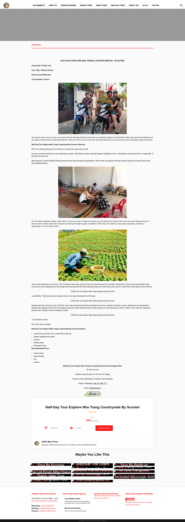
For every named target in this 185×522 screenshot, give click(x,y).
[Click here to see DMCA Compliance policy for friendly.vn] (92, 394)
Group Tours (101, 5)
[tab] (92, 46)
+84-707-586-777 (100, 383)
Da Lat (145, 5)
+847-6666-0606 (47, 506)
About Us (53, 5)
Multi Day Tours (118, 5)
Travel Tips (134, 5)
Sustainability (39, 5)
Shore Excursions (68, 5)
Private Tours (86, 5)
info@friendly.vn (95, 388)
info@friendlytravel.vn (47, 508)
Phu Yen (155, 5)
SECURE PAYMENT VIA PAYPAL (44, 501)
